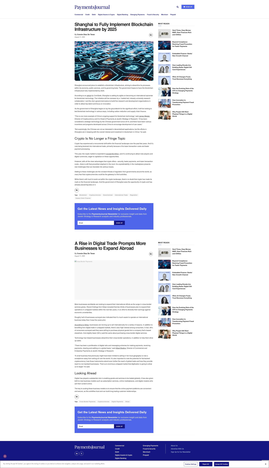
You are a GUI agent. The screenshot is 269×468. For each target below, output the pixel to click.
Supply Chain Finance (83, 198)
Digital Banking (122, 14)
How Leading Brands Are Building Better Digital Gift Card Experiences (182, 67)
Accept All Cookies (221, 464)
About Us (174, 446)
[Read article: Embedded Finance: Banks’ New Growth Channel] (164, 56)
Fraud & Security (153, 14)
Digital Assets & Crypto (106, 14)
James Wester (144, 116)
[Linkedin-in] (77, 453)
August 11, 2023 (80, 37)
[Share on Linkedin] (151, 35)
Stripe (127, 401)
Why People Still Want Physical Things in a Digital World (182, 114)
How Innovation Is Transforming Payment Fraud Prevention (183, 102)
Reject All (206, 464)
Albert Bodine (121, 348)
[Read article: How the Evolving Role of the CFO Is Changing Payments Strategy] (164, 91)
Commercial (79, 14)
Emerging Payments (137, 14)
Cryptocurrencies (95, 195)
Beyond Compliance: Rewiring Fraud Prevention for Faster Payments (182, 44)
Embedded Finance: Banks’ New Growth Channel (182, 54)
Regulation (133, 195)
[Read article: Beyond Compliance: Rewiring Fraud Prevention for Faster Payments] (164, 45)
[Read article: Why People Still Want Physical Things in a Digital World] (164, 115)
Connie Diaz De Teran (86, 34)
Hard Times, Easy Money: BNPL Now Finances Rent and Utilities (181, 32)
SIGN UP (188, 7)
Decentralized (108, 195)
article (89, 95)
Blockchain (83, 195)
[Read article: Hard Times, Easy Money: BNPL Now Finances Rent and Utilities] (164, 33)
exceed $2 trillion (112, 154)
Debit (94, 14)
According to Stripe (82, 325)
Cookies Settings (190, 464)
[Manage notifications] (5, 456)
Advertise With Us (177, 449)
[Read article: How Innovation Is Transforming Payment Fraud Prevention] (164, 103)
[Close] (265, 464)
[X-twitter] (81, 453)
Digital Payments (117, 401)
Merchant (164, 14)
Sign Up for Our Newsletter (180, 452)
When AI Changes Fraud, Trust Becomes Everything (182, 78)
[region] (134, 464)
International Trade (121, 195)
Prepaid (173, 14)
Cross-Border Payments (87, 401)
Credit (87, 14)
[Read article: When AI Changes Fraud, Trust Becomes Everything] (164, 80)
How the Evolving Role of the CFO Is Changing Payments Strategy (183, 90)
